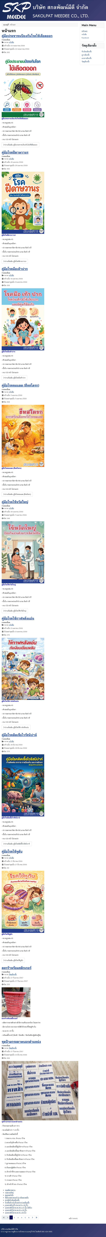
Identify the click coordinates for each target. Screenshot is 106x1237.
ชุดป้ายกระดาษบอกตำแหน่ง (21, 1042)
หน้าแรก (84, 31)
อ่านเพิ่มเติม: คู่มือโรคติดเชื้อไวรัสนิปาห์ (17, 844)
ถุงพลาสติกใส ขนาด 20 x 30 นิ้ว (16, 1210)
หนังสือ (11, 42)
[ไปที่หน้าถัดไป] (32, 1217)
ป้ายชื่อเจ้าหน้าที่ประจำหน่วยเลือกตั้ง (17, 1203)
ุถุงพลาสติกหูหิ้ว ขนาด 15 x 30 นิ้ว (16, 1205)
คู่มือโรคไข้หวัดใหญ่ (15, 502)
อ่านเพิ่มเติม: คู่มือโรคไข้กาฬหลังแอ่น (16, 727)
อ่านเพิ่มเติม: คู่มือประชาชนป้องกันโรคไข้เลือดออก (20, 145)
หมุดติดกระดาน (10, 1190)
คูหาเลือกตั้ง (86, 55)
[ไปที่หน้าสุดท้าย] (36, 1217)
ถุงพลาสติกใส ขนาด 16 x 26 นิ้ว (15, 1213)
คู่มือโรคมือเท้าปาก (15, 269)
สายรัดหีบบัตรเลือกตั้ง (12, 1200)
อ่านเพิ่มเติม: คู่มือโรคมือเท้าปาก (14, 378)
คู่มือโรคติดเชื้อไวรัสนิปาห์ (19, 735)
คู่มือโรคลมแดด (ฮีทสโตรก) (20, 385)
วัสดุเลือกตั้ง (13, 974)
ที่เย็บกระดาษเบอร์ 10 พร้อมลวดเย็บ (17, 1198)
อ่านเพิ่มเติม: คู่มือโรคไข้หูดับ (13, 960)
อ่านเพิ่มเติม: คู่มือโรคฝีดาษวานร (15, 261)
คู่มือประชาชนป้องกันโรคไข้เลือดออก (27, 36)
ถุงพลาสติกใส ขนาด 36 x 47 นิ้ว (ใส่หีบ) (18, 1208)
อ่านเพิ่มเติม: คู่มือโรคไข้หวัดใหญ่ (15, 611)
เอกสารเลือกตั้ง (87, 58)
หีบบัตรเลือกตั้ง (87, 51)
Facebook (85, 38)
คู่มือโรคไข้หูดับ (12, 851)
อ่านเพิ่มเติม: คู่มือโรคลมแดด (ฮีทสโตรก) (17, 494)
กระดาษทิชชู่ (9, 1193)
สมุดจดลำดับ (9, 1195)
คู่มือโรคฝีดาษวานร (15, 152)
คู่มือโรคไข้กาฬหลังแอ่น (18, 618)
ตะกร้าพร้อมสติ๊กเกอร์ (16, 968)
